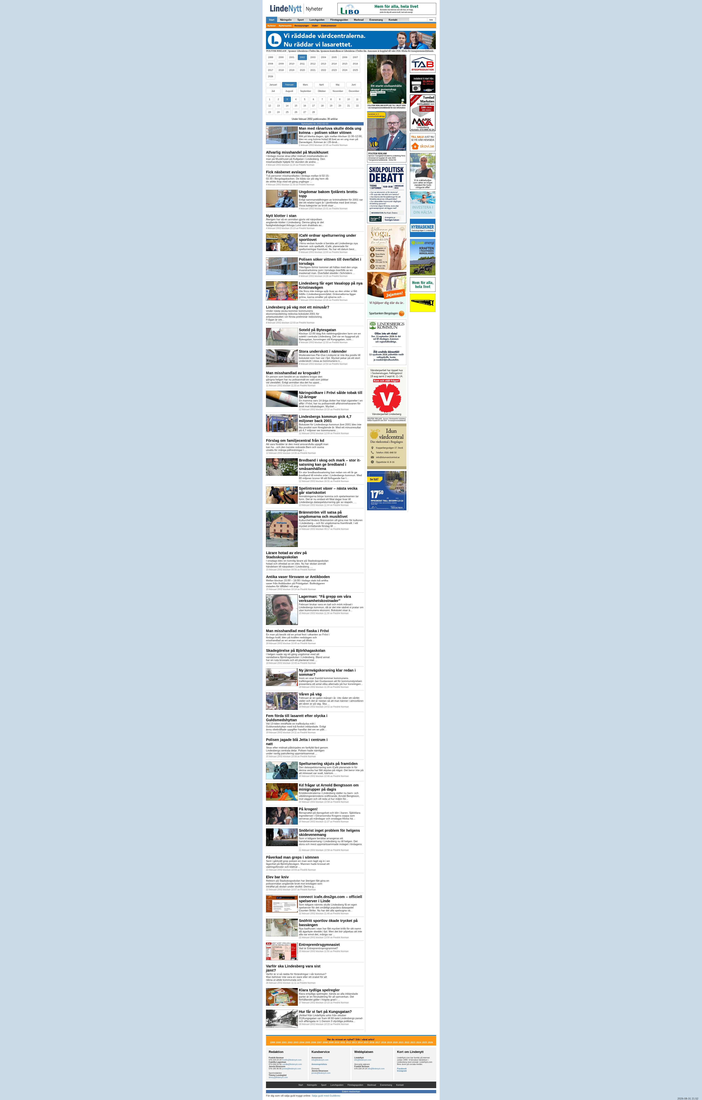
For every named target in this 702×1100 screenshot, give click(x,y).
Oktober (322, 91)
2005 (334, 57)
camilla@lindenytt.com (292, 1064)
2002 (302, 57)
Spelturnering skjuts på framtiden (328, 764)
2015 (344, 63)
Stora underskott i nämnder (323, 351)
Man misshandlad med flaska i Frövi (297, 631)
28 (313, 112)
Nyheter (271, 25)
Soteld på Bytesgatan (317, 330)
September (305, 91)
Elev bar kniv (277, 877)
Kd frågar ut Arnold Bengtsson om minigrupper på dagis (329, 787)
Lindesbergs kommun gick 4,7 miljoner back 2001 (325, 419)
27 (304, 112)
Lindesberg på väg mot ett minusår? (297, 307)
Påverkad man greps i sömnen (292, 857)
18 (322, 105)
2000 (281, 57)
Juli (273, 91)
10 (348, 99)
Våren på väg (310, 694)
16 (304, 105)
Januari (273, 84)
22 (357, 105)
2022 (323, 70)
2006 (344, 57)
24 (278, 112)
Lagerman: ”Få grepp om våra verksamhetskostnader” (325, 598)
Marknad (359, 19)
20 (340, 105)
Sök (431, 20)
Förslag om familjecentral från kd (295, 441)
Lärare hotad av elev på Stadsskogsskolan (286, 555)
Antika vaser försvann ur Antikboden (298, 577)
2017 (270, 70)
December (354, 91)
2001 (291, 57)
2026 (270, 76)
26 (296, 112)
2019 (291, 70)
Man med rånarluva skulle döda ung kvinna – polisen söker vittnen (330, 130)
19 (331, 105)
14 (287, 105)
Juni (354, 84)
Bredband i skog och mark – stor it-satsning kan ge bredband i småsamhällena (330, 464)
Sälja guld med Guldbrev (326, 1095)
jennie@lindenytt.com (291, 1068)
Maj (337, 84)
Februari (289, 84)
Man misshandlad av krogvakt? (293, 373)
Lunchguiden (317, 19)
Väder (315, 25)
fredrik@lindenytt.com (291, 1060)
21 (348, 105)
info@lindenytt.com (320, 1060)
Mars (305, 84)
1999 (270, 57)
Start (271, 19)
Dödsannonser (328, 25)
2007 (355, 57)
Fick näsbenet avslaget (286, 172)
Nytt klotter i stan (281, 216)
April (321, 84)
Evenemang (376, 19)
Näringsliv (286, 19)
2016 (355, 63)
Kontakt (393, 19)
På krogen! (308, 809)
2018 (281, 70)
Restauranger (302, 25)
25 (287, 112)
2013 (323, 63)
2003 (313, 57)
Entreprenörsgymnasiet (319, 945)
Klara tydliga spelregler (319, 990)
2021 (313, 70)
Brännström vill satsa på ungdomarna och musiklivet (323, 514)
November (338, 91)
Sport (300, 19)
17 (313, 105)
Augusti (289, 91)
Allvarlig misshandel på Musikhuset (297, 152)
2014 (334, 63)
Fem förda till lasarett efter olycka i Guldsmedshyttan (296, 718)
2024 (344, 70)
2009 (281, 63)
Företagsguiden (339, 19)
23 (269, 112)
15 (296, 105)
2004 (323, 57)
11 (357, 99)
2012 (313, 63)
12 (269, 105)
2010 (291, 63)
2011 (302, 63)
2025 (355, 70)
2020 (302, 70)
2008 (270, 63)
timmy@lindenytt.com (278, 1077)
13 (278, 105)
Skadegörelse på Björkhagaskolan (295, 651)
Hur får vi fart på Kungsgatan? (325, 1012)
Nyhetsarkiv (285, 25)
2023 (334, 70)
